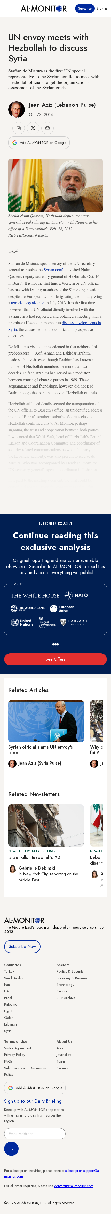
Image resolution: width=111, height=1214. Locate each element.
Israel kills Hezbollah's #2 (34, 857)
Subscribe (85, 8)
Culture (62, 991)
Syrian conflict (55, 269)
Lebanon (10, 1024)
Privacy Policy (14, 1054)
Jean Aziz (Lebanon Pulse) (62, 105)
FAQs (8, 1061)
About (61, 1048)
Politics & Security (70, 971)
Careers (62, 1068)
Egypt (8, 1011)
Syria (8, 1030)
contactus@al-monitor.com (73, 1185)
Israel (8, 997)
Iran (7, 984)
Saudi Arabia (13, 978)
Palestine (10, 1004)
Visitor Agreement (17, 1048)
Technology (65, 984)
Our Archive (66, 997)
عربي (13, 250)
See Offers (55, 659)
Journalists (64, 1054)
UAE (7, 991)
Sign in (102, 8)
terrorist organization (28, 302)
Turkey (9, 971)
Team (61, 1061)
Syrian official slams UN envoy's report (40, 750)
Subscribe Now (22, 946)
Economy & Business (72, 978)
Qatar (8, 1017)
